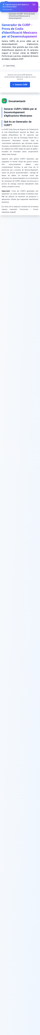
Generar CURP (21, 84)
